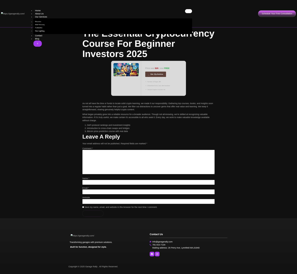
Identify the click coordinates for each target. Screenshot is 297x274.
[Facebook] (152, 254)
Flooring (38, 22)
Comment (87, 149)
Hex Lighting (39, 31)
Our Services (41, 17)
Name (85, 178)
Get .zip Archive (156, 74)
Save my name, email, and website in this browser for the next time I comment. (120, 207)
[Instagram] (157, 254)
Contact (38, 35)
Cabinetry (38, 28)
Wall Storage (40, 25)
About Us (39, 14)
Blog (37, 39)
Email (85, 188)
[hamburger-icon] (188, 11)
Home (38, 10)
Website (86, 198)
